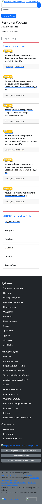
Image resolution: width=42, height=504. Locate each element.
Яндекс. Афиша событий (14, 365)
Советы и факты (10, 394)
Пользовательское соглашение (13, 482)
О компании (8, 429)
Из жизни (7, 293)
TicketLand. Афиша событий (16, 375)
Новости (7, 356)
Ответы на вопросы (12, 389)
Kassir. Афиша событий (13, 370)
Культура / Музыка (11, 297)
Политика (7, 316)
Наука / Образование (13, 302)
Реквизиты (8, 434)
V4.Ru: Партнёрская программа (21, 461)
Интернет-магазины (17, 215)
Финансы (7, 340)
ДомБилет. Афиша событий (15, 380)
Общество (8, 311)
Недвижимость (10, 307)
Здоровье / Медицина (13, 288)
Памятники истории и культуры (17, 403)
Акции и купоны (14, 46)
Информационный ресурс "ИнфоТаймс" (21, 450)
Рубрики (7, 413)
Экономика (8, 345)
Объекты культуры (11, 399)
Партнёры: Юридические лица (17, 417)
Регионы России (10, 408)
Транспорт (8, 330)
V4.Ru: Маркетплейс (21, 455)
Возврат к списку (9, 38)
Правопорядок (10, 321)
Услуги (6, 384)
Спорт (6, 326)
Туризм (6, 335)
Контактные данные (12, 438)
